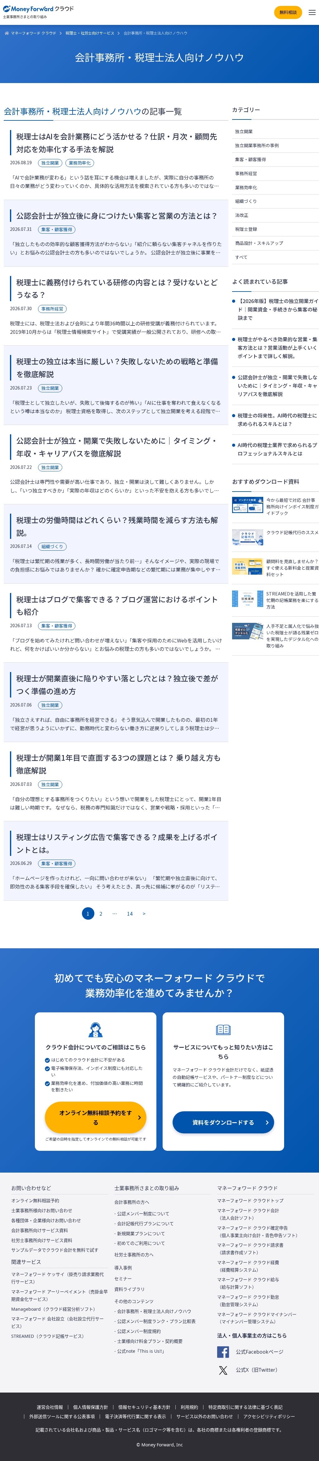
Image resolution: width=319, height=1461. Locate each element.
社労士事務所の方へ (134, 1255)
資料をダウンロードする (223, 1122)
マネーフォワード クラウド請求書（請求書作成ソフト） (250, 1248)
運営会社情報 (50, 1407)
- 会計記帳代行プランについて (144, 1223)
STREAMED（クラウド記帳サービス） (48, 1336)
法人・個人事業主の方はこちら (252, 1335)
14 (130, 913)
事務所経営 (246, 173)
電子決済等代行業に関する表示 (135, 1416)
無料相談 (288, 12)
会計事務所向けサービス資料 (39, 1230)
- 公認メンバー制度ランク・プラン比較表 (155, 1321)
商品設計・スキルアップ (259, 243)
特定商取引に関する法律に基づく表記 (245, 1407)
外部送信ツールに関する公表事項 (62, 1416)
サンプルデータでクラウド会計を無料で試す (54, 1250)
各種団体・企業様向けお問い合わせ (46, 1220)
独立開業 (244, 131)
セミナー (123, 1278)
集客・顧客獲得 (250, 159)
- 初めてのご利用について (139, 1243)
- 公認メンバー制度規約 (137, 1331)
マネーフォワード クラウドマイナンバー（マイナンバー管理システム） (257, 1318)
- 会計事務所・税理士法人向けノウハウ (152, 1311)
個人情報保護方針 (90, 1407)
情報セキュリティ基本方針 (144, 1407)
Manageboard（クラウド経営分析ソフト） (54, 1309)
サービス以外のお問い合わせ (204, 1416)
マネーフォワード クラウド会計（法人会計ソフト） (248, 1214)
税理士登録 (246, 229)
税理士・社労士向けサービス (90, 32)
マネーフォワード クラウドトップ (250, 1200)
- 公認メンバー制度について (141, 1213)
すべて (241, 257)
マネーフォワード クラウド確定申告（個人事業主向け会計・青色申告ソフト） (258, 1231)
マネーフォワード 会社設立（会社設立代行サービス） (57, 1322)
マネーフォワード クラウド (33, 32)
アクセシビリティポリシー (269, 1416)
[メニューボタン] (312, 12)
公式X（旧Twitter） (258, 1369)
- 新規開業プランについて (139, 1233)
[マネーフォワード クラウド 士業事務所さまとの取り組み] (38, 12)
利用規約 (189, 1407)
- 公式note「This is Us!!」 (140, 1351)
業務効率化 (246, 187)
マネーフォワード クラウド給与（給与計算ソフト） (248, 1283)
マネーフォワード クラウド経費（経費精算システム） (248, 1266)
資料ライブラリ (129, 1289)
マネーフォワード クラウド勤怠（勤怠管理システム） (248, 1300)
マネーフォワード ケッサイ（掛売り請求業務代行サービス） (57, 1278)
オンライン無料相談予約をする (95, 1117)
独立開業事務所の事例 (257, 145)
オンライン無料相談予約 (35, 1200)
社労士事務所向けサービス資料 (41, 1240)
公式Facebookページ (259, 1351)
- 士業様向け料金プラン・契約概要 (148, 1341)
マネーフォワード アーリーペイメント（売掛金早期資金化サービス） (59, 1295)
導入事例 (123, 1268)
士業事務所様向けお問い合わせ (41, 1210)
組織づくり (246, 201)
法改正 (241, 215)
